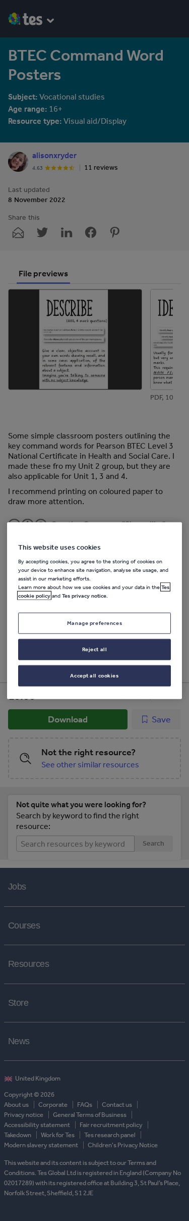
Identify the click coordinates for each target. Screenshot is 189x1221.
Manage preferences (94, 622)
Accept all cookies (94, 675)
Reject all (94, 649)
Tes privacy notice (84, 595)
